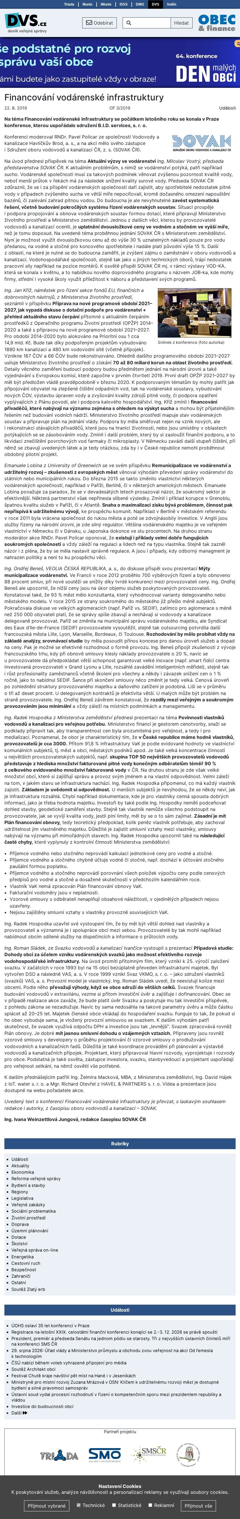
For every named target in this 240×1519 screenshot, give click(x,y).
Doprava (20, 1224)
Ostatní (18, 1282)
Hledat (181, 23)
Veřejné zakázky (28, 1204)
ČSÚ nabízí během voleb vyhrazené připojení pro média (68, 1363)
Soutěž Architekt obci (33, 1369)
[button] (99, 22)
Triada (69, 4)
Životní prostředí (28, 1218)
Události (227, 107)
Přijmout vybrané (47, 1506)
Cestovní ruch (25, 1263)
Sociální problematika (33, 1211)
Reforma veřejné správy (36, 1178)
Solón (171, 4)
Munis (87, 4)
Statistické (128, 1505)
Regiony (19, 1192)
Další (17, 1413)
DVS (155, 4)
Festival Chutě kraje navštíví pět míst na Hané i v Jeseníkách (73, 1375)
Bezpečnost (23, 1269)
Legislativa (22, 1198)
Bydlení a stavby (28, 1185)
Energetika (22, 1257)
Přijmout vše (198, 1506)
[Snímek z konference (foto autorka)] (195, 312)
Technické (93, 1505)
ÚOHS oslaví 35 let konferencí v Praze (50, 1325)
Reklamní (163, 1505)
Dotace (18, 1237)
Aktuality (20, 1165)
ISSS (124, 4)
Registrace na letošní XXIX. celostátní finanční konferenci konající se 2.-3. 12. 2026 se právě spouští (114, 1332)
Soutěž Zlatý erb (28, 1289)
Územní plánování (29, 1230)
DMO (140, 4)
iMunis (106, 4)
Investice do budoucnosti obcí (42, 1406)
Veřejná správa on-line (34, 1250)
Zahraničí (20, 1276)
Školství (19, 1243)
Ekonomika (22, 1172)
